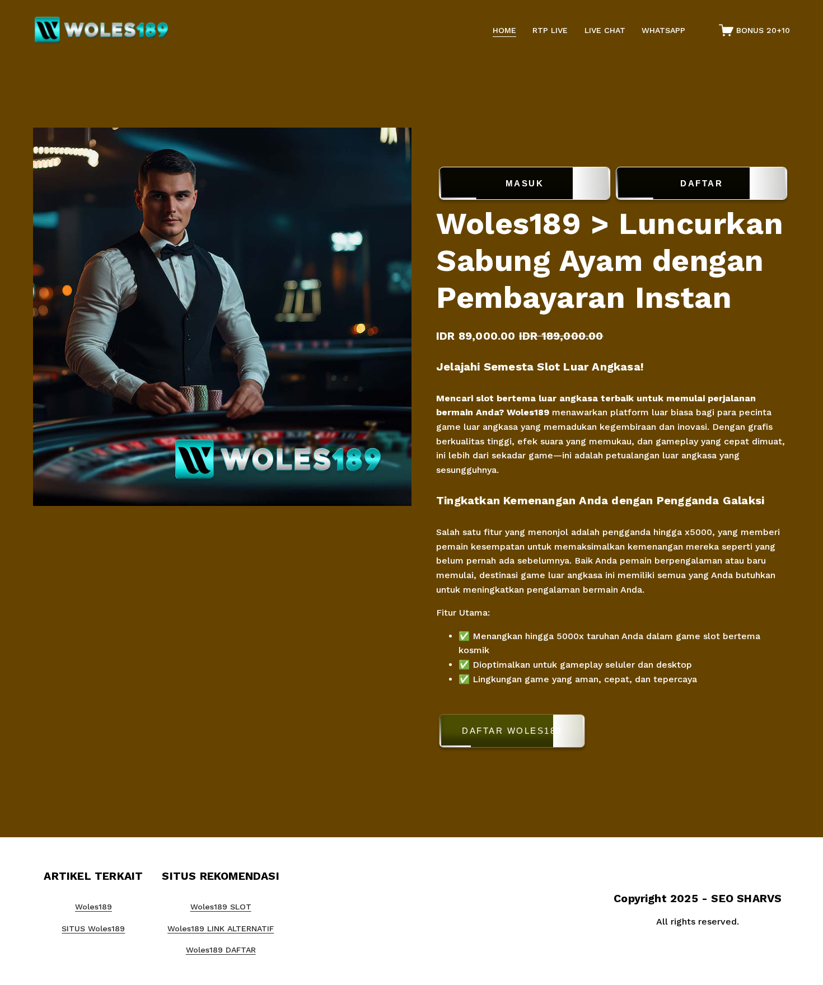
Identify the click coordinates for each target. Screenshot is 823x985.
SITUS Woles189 (93, 928)
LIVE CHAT (604, 30)
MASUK (525, 183)
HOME (504, 30)
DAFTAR (701, 183)
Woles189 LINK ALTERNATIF (220, 928)
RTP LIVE (550, 30)
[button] (613, 733)
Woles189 (528, 412)
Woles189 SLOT (220, 906)
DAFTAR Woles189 (512, 730)
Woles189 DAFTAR (221, 949)
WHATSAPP (663, 30)
